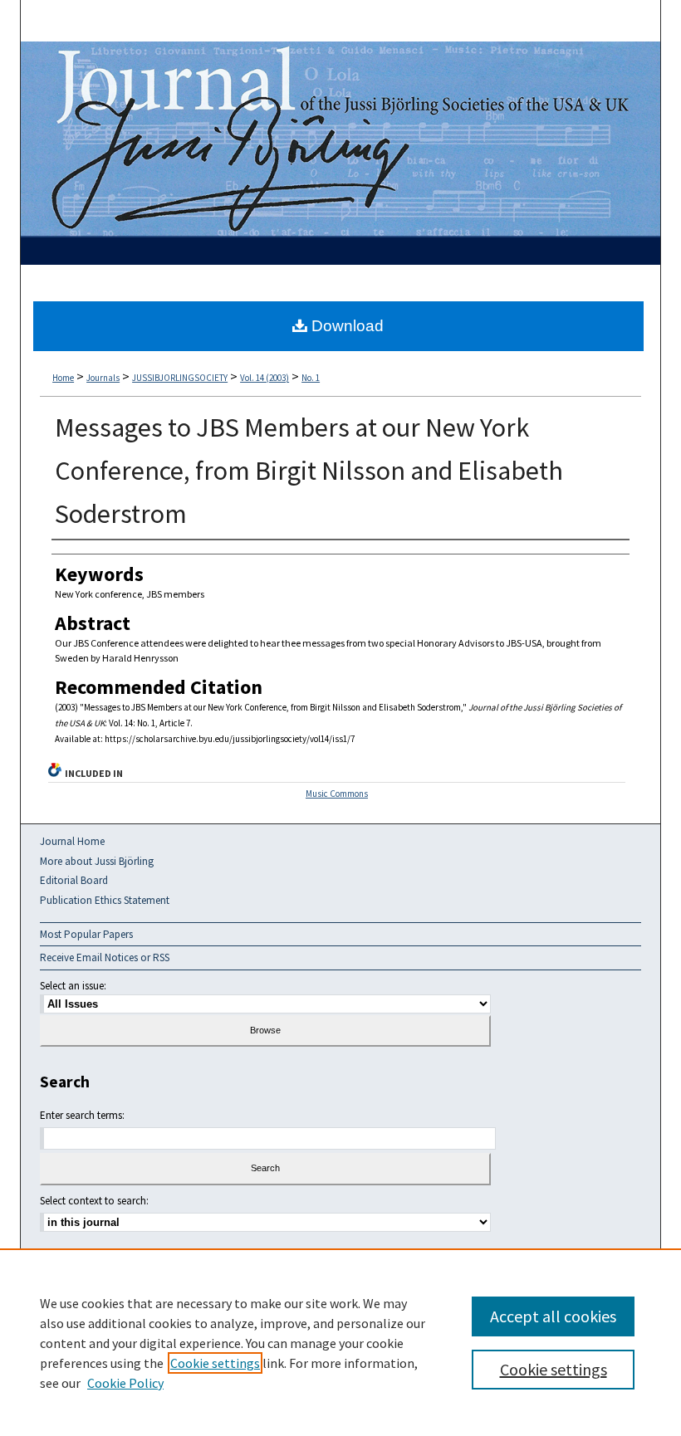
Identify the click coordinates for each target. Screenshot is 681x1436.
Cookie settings (215, 1363)
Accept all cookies (553, 1316)
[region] (340, 1342)
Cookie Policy (125, 1383)
